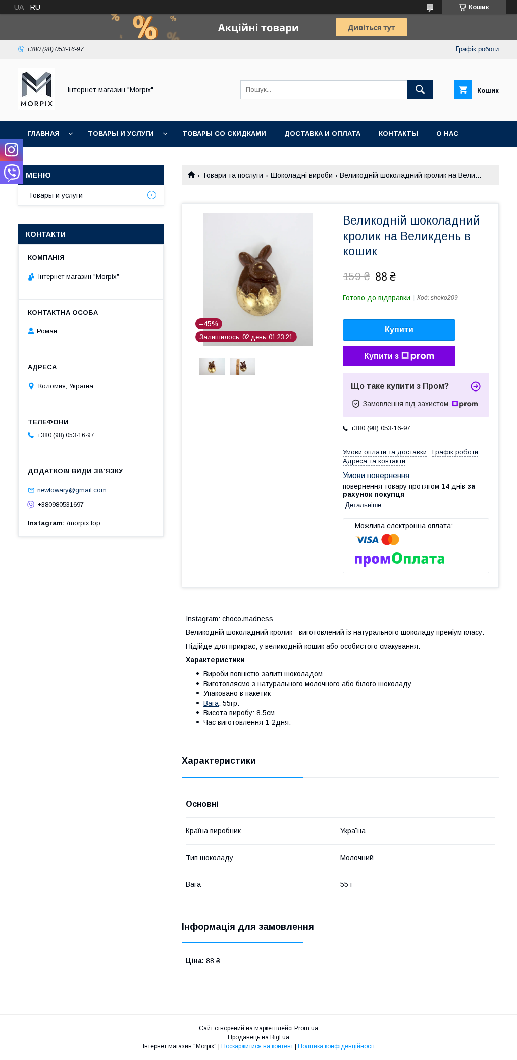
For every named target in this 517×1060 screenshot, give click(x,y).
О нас (447, 133)
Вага (211, 703)
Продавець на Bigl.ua (258, 1037)
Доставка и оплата (322, 133)
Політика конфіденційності (336, 1046)
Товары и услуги (121, 133)
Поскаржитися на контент (257, 1046)
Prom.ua (306, 1028)
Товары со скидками (224, 133)
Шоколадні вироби (302, 175)
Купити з (381, 356)
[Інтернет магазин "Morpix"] (36, 107)
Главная (43, 133)
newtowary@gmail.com (72, 490)
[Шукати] (420, 89)
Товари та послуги (232, 175)
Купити (399, 329)
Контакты (398, 133)
